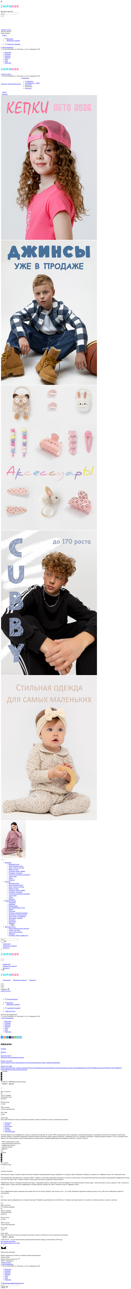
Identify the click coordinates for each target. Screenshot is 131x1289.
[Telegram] (21, 1037)
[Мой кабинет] (1, 962)
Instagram (8, 56)
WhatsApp (8, 63)
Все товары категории (8, 1241)
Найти (3, 1287)
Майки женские (99, 1068)
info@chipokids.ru (8, 47)
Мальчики (4, 1057)
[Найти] (2, 15)
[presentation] (2, 859)
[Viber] (13, 1037)
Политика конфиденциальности (13, 1283)
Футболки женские (33, 1068)
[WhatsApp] (15, 1037)
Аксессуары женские (28, 1062)
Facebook (8, 54)
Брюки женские (11, 1069)
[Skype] (18, 1037)
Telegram (7, 57)
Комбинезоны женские (86, 1068)
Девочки (10, 1057)
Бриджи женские (44, 1068)
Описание (8, 1123)
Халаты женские (55, 1068)
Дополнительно (10, 1131)
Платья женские (22, 1069)
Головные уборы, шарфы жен (44, 1062)
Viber (6, 59)
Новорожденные (18, 1057)
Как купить (8, 1126)
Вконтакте (8, 52)
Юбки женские (6, 1068)
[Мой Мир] (7, 1037)
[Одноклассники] (4, 1037)
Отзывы (7, 1124)
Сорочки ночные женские (69, 1068)
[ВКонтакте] (2, 1037)
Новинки (57, 1062)
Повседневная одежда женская (11, 1062)
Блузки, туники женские (19, 1068)
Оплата (7, 1128)
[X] (10, 1037)
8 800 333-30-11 (6, 30)
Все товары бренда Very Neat (10, 1243)
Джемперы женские (110, 1068)
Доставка (8, 1130)
